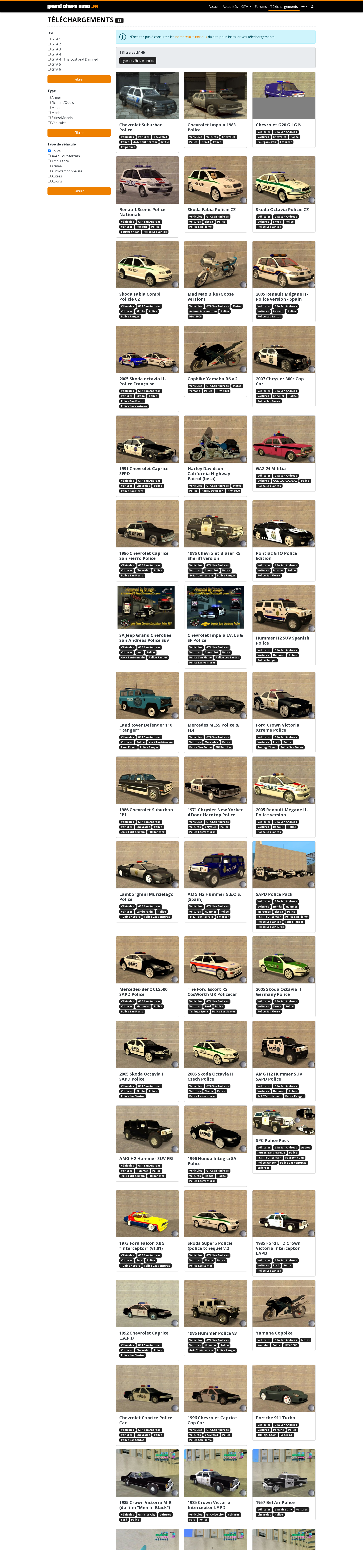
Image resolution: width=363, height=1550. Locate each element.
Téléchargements (284, 6)
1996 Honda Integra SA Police (212, 1161)
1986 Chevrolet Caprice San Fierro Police (143, 555)
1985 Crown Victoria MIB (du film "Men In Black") (145, 1505)
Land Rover (128, 747)
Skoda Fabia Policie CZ (212, 209)
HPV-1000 (195, 316)
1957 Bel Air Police (275, 1502)
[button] (312, 6)
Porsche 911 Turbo (275, 1418)
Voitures (144, 137)
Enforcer (286, 142)
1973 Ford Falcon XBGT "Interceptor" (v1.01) (143, 1245)
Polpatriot (128, 147)
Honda (277, 906)
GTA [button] (245, 6)
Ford (276, 742)
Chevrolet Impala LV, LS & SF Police (215, 637)
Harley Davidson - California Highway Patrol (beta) (209, 473)
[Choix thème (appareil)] (304, 6)
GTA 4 (56, 54)
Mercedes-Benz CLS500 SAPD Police (143, 991)
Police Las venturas (134, 406)
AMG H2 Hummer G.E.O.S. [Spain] (214, 896)
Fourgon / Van (267, 142)
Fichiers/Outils (62, 102)
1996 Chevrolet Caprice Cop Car (212, 1420)
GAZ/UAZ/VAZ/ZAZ (285, 480)
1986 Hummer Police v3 (212, 1333)
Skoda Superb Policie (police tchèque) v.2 (210, 1245)
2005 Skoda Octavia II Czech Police (210, 1076)
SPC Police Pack (272, 1140)
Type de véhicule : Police (137, 61)
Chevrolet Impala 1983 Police (212, 127)
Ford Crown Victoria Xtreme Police (277, 727)
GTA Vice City (146, 1514)
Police (56, 151)
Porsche (278, 1430)
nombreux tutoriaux (191, 36)
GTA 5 (56, 64)
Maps (55, 107)
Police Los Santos (155, 232)
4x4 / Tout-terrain (65, 156)
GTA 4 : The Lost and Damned (74, 59)
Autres (56, 176)
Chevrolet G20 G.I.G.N (279, 125)
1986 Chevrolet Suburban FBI (146, 812)
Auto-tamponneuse (66, 171)
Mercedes (211, 742)
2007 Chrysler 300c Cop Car (280, 381)
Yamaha (194, 391)
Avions (56, 181)
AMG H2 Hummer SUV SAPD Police (279, 1076)
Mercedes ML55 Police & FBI (213, 727)
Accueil (214, 6)
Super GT (286, 1435)
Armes (56, 97)
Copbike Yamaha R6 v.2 (212, 379)
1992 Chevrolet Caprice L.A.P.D (143, 1335)
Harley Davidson (212, 491)
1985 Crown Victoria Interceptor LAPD (209, 1505)
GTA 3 (56, 49)
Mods (55, 112)
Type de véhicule (61, 144)
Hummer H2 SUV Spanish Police (282, 640)
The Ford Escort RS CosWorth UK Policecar (212, 991)
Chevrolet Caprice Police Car (145, 1420)
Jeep (139, 652)
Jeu (50, 32)
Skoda (209, 221)
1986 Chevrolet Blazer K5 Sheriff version (214, 555)
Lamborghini (145, 911)
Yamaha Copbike (274, 1333)
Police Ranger (130, 316)
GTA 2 (56, 44)
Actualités (230, 6)
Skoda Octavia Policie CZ (282, 209)
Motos (237, 306)
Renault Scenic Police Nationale (142, 212)
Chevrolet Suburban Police (141, 127)
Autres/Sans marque (203, 311)
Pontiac (278, 570)
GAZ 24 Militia (271, 468)
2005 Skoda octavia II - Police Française (143, 381)
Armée (56, 166)
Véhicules (58, 122)
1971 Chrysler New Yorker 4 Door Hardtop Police (215, 812)
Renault (142, 227)
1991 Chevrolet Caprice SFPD (143, 471)
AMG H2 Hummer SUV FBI (146, 1158)
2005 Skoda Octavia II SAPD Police (142, 1076)
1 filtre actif (130, 52)
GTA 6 (56, 69)
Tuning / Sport (267, 747)
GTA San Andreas (286, 132)
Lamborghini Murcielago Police (146, 896)
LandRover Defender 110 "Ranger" (145, 727)
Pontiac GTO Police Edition (276, 555)
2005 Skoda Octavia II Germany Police (278, 991)
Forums (261, 6)
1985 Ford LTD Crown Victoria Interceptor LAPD (278, 1248)
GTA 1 (56, 39)
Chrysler (278, 396)
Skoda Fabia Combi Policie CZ (139, 296)
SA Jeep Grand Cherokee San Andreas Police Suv (145, 637)
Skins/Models (62, 117)
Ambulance (60, 161)
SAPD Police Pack (274, 894)
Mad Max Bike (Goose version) (211, 296)
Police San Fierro (200, 227)
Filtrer (79, 79)
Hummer (279, 655)
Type (51, 91)
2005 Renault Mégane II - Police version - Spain (282, 296)
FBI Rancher (223, 747)
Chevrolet (160, 137)
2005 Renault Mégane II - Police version (282, 812)
